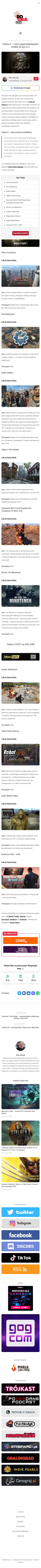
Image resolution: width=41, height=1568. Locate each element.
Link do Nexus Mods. (9, 260)
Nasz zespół (20, 1517)
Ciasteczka (20, 1526)
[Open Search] (39, 3)
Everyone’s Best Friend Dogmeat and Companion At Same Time (18, 201)
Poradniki (29, 41)
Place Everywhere (12, 182)
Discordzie (5, 919)
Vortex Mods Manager (15, 167)
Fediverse (23, 919)
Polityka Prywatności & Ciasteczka (22, 1560)
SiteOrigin (20, 1562)
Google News (14, 923)
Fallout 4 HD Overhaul (13, 195)
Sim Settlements (11, 187)
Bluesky (23, 916)
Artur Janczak (20, 1055)
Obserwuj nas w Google (22, 88)
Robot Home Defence (13, 216)
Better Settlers (11, 191)
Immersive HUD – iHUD (14, 225)
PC (24, 41)
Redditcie (13, 919)
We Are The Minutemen (14, 207)
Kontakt (20, 1521)
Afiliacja (20, 1536)
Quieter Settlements (12, 211)
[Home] (20, 26)
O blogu (20, 1512)
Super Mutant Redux (13, 220)
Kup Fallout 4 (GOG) (20, 233)
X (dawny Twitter (13, 916)
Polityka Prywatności (20, 1531)
